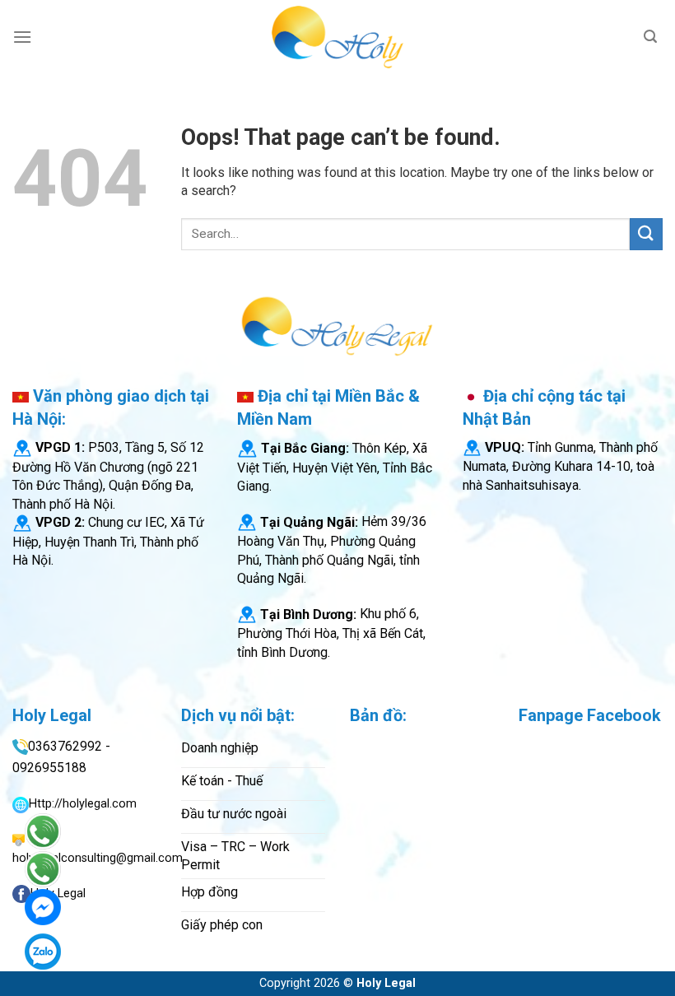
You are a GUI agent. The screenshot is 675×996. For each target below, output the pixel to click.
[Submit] (646, 234)
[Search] (650, 37)
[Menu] (22, 36)
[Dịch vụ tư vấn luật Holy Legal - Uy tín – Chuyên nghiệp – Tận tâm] (337, 37)
